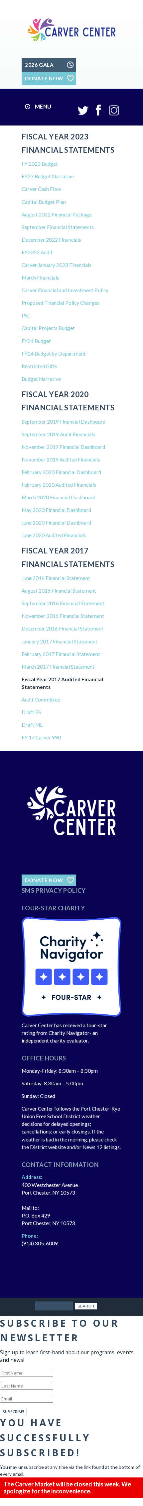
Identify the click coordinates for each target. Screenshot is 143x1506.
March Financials (40, 278)
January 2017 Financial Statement (59, 641)
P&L (26, 315)
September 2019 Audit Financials (58, 434)
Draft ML (32, 725)
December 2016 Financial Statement (62, 628)
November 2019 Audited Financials (61, 459)
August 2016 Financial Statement (59, 591)
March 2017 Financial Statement (58, 667)
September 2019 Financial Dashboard (64, 422)
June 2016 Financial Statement (56, 578)
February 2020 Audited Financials (59, 485)
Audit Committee (41, 700)
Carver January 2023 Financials (56, 265)
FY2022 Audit (37, 252)
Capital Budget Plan (44, 202)
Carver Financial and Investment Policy (65, 290)
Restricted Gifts (39, 366)
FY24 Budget (36, 341)
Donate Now (44, 880)
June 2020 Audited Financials (54, 535)
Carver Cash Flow (41, 189)
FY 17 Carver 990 (41, 737)
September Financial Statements (58, 227)
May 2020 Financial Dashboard (57, 510)
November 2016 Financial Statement (63, 616)
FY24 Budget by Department (54, 354)
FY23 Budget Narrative (48, 176)
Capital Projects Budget (48, 328)
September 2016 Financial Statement (63, 603)
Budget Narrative (41, 379)
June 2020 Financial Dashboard (57, 523)
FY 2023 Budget (40, 164)
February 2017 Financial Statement (61, 654)
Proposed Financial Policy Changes (60, 303)
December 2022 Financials (51, 240)
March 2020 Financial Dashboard (59, 497)
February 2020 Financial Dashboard (62, 472)
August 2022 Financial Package (57, 214)
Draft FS (31, 712)
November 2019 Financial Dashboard (64, 447)
